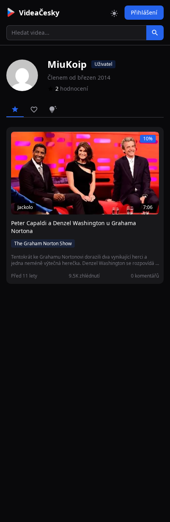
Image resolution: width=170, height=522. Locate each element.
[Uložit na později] (34, 142)
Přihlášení (144, 12)
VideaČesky (39, 12)
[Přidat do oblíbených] (20, 142)
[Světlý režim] (114, 13)
